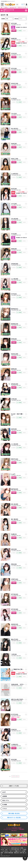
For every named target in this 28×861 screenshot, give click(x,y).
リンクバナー (16, 829)
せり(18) (14, 23)
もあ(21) (14, 534)
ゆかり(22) (14, 459)
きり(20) (14, 68)
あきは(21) (14, 309)
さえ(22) (14, 53)
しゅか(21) (14, 174)
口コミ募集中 (19, 30)
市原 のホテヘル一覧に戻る (14, 817)
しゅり (13, 474)
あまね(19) (14, 324)
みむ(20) (14, 549)
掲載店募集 (21, 829)
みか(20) (14, 429)
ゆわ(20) (14, 564)
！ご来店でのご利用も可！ (19, 669)
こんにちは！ (23, 4)
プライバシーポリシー (8, 829)
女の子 (4, 792)
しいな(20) (14, 279)
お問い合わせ (14, 830)
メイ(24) (14, 204)
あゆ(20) (14, 369)
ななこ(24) (14, 159)
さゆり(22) (14, 579)
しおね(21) (14, 744)
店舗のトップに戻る (14, 786)
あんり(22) (14, 639)
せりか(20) (14, 609)
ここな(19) (14, 444)
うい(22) (14, 113)
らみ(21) (14, 729)
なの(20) (14, 144)
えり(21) (14, 294)
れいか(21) (14, 128)
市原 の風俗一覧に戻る (14, 813)
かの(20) (14, 339)
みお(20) (14, 249)
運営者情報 (14, 828)
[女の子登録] (26, 23)
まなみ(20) (14, 384)
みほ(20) (14, 38)
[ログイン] (26, 4)
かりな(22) (14, 594)
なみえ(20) (14, 354)
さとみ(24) (14, 219)
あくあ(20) (14, 519)
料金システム (5, 800)
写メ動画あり (13, 30)
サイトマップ (9, 828)
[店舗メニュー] (2, 10)
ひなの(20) (14, 264)
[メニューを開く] (2, 4)
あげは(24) (14, 489)
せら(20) (14, 759)
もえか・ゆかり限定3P (18, 414)
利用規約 (19, 828)
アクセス (4, 808)
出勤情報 (4, 796)
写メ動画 (4, 804)
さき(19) (14, 399)
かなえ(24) (14, 83)
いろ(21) (14, 98)
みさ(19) (14, 189)
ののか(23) (14, 624)
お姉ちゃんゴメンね (8, 10)
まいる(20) (14, 504)
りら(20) (14, 234)
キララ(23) (14, 714)
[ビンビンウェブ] (1, 7)
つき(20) (14, 654)
